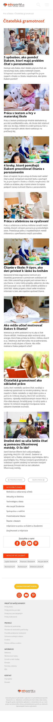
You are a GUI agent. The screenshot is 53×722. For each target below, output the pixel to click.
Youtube (26, 597)
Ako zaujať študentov (15, 506)
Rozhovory (22, 567)
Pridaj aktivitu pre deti (12, 610)
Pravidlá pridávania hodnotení (15, 633)
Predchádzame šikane (15, 516)
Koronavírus (9, 567)
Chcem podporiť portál (26, 586)
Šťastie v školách (13, 521)
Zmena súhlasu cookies (13, 643)
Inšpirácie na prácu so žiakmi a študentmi (24, 526)
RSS (6, 669)
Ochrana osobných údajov (14, 636)
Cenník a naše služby (12, 659)
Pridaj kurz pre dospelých (14, 613)
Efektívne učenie (36, 567)
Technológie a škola (14, 501)
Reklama (8, 652)
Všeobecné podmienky (13, 626)
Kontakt (7, 662)
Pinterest (33, 597)
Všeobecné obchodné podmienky (16, 630)
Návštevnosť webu (11, 656)
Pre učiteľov (8, 13)
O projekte (8, 679)
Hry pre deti (42, 561)
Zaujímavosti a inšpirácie (17, 530)
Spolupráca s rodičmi (15, 511)
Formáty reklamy (11, 666)
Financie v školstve (27, 561)
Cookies (7, 640)
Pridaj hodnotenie (11, 617)
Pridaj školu (9, 607)
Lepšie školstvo (10, 561)
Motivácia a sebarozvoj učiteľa (19, 492)
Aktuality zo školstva (15, 496)
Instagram (19, 597)
